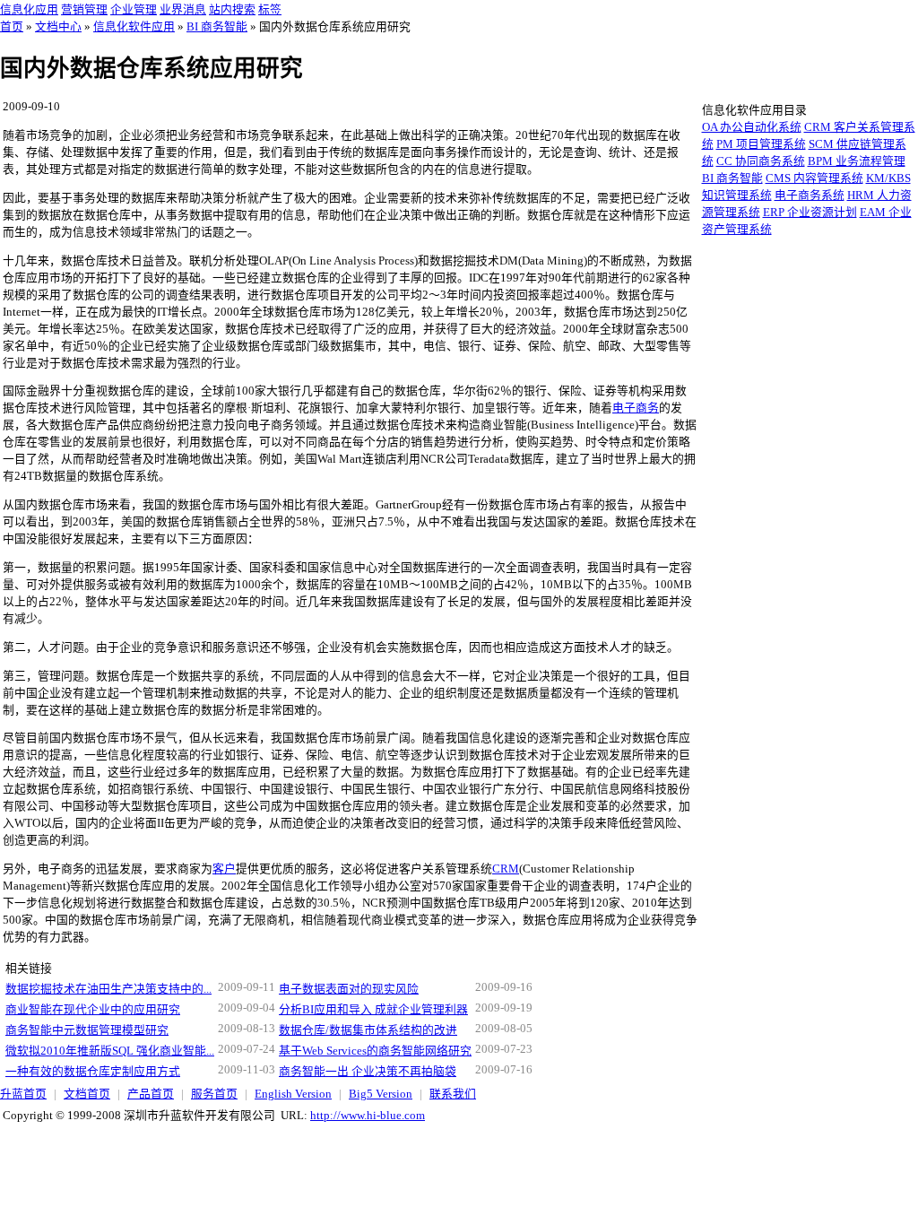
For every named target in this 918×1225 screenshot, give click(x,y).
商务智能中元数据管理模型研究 (87, 1030)
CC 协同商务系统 (760, 161)
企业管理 (133, 10)
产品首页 (150, 1094)
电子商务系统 (809, 195)
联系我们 (452, 1094)
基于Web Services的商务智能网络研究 (375, 1051)
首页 (11, 27)
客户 (224, 869)
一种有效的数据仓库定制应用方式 (92, 1071)
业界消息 (183, 10)
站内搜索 (232, 10)
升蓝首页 (23, 1094)
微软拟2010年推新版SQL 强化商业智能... (109, 1051)
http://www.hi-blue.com (367, 1115)
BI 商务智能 (216, 27)
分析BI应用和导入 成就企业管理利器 (373, 1009)
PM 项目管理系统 (761, 144)
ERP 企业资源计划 (810, 212)
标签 (269, 10)
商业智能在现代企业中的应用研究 (92, 1009)
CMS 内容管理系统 (814, 178)
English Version (293, 1094)
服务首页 (214, 1094)
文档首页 (87, 1094)
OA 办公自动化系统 (751, 127)
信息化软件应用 (134, 27)
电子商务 (635, 408)
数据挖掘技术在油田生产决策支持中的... (108, 989)
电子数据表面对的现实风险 (349, 989)
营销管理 (84, 10)
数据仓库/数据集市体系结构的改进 (368, 1030)
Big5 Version (380, 1094)
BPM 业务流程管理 (856, 161)
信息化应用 (29, 10)
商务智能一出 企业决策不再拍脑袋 (367, 1071)
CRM (505, 869)
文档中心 (58, 27)
